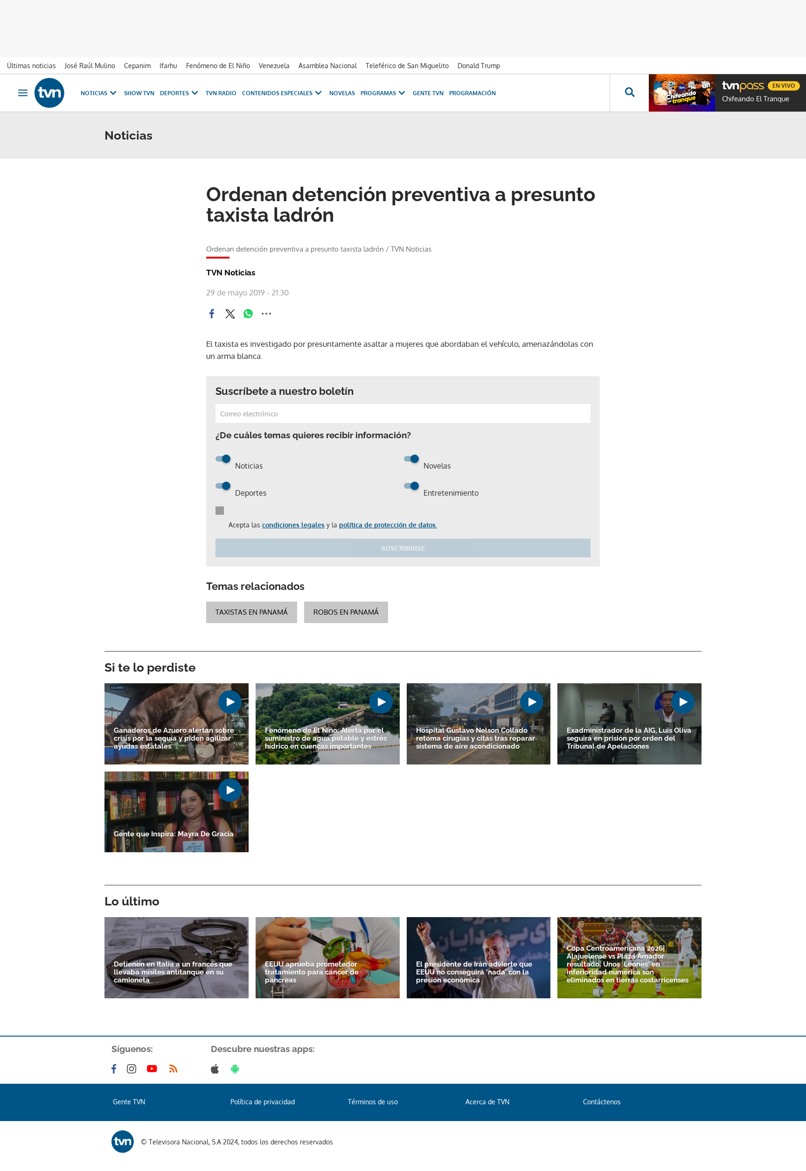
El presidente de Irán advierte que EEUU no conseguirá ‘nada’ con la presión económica (474, 972)
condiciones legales (293, 525)
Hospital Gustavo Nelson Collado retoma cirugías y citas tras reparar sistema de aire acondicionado (475, 738)
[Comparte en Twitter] (230, 313)
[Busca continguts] (629, 93)
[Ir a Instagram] (133, 1068)
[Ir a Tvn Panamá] (49, 93)
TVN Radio (221, 93)
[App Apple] (216, 1068)
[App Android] (236, 1068)
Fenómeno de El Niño (218, 66)
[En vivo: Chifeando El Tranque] (682, 93)
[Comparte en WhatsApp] (248, 313)
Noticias (94, 93)
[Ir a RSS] (175, 1068)
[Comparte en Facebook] (211, 313)
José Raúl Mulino (90, 66)
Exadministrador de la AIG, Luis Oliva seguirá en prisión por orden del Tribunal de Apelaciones (629, 738)
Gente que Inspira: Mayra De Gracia (174, 834)
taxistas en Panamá (251, 612)
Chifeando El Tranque (755, 99)
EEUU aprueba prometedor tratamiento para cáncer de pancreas (312, 972)
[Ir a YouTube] (154, 1068)
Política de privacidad (262, 1102)
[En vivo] (730, 82)
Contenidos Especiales (277, 93)
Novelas (342, 93)
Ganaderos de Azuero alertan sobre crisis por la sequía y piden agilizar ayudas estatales (174, 738)
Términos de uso (373, 1102)
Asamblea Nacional (328, 66)
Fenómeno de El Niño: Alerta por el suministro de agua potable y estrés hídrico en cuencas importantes (326, 738)
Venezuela (274, 66)
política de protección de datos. (388, 525)
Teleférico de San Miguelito (407, 66)
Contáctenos (602, 1102)
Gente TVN (428, 93)
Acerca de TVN (487, 1102)
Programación (472, 93)
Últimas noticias (31, 66)
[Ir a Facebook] (115, 1068)
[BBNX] (122, 1141)
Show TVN (139, 93)
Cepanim (137, 66)
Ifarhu (168, 66)
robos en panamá (346, 612)
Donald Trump (479, 66)
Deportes (174, 93)
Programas (378, 93)
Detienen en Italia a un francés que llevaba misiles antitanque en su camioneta (173, 972)
